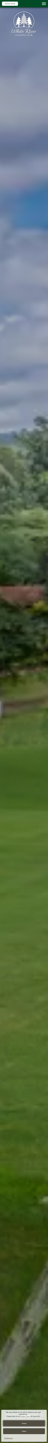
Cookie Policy (25, 1416)
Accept (24, 1423)
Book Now (10, 3)
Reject (24, 1431)
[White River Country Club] (24, 23)
